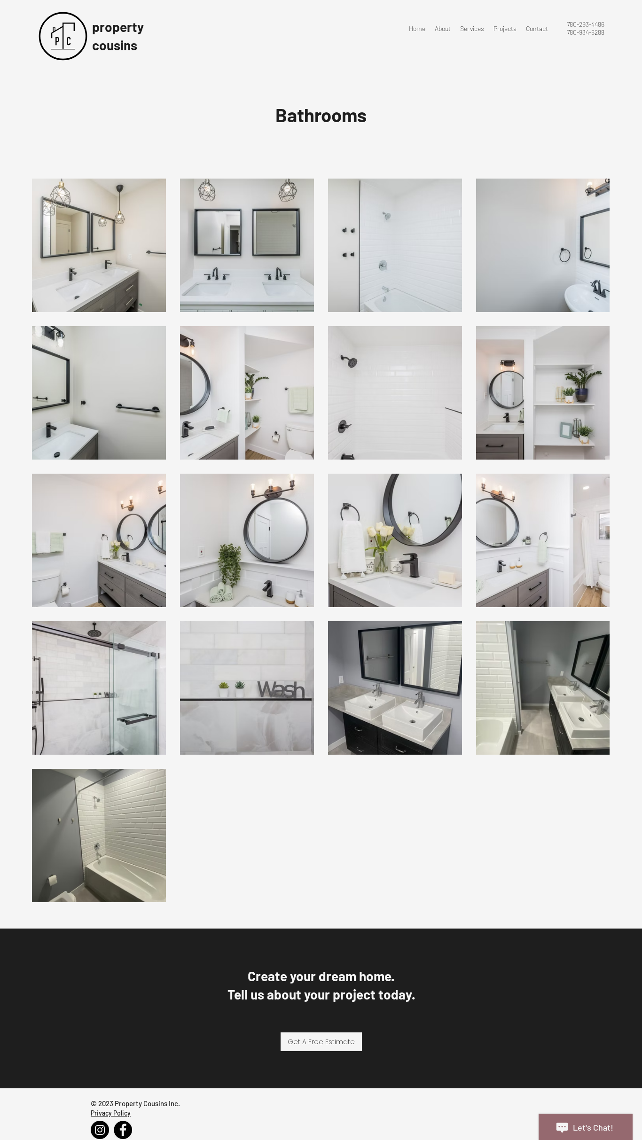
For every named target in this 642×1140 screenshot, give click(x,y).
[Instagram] (100, 1130)
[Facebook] (123, 1130)
